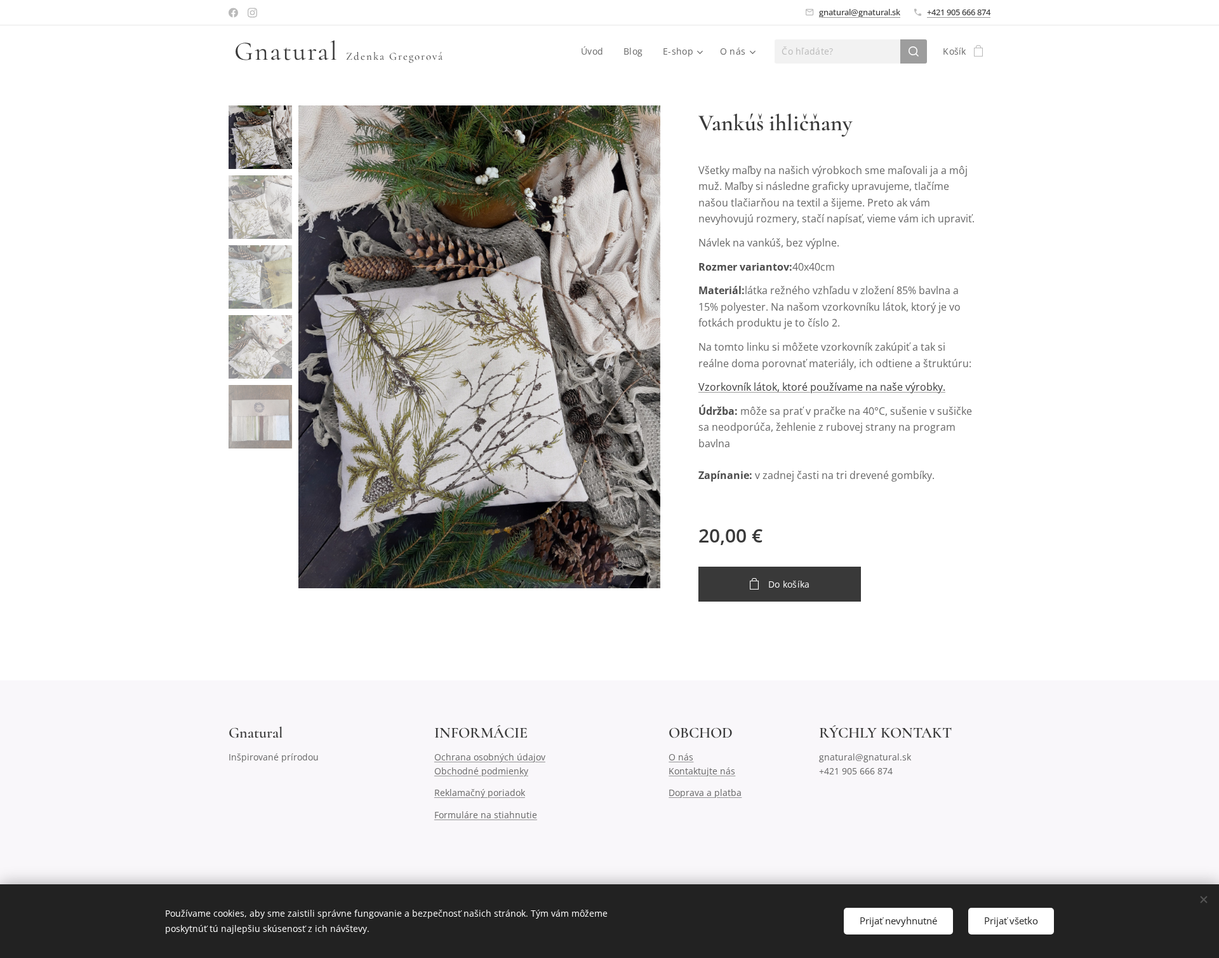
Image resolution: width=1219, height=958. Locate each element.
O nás (681, 757)
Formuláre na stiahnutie (485, 815)
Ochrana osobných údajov (489, 757)
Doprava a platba (705, 792)
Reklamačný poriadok (479, 792)
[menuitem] (595, 51)
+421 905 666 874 (958, 12)
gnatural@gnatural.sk (859, 12)
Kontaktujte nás (702, 771)
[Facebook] (233, 13)
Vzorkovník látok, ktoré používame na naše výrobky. (821, 387)
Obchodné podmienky (481, 771)
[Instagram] (252, 13)
